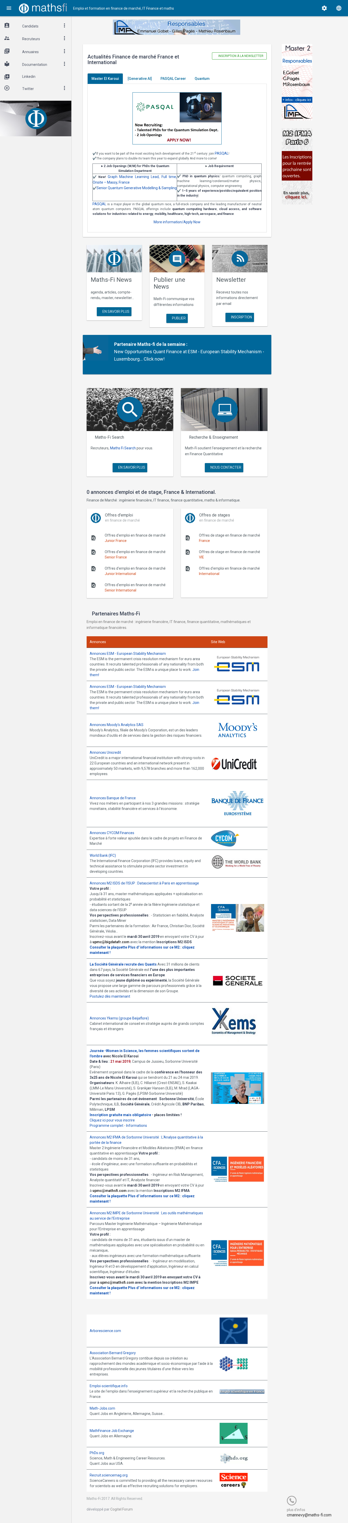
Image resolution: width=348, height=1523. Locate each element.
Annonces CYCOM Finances (112, 833)
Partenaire (125, 344)
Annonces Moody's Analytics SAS (116, 725)
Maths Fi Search (123, 448)
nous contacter (225, 467)
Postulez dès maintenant (110, 996)
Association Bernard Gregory (113, 1353)
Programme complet (106, 1125)
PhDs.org (97, 1453)
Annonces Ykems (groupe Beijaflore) (119, 1018)
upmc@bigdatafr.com (110, 942)
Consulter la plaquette (108, 947)
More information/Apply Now (177, 222)
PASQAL (222, 153)
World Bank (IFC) (103, 855)
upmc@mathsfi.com (109, 1191)
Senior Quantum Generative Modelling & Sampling (137, 188)
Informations (136, 1125)
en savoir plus (115, 311)
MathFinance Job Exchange (112, 1431)
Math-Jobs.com (102, 1408)
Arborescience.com (105, 1331)
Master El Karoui (105, 79)
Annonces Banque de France (113, 798)
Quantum (202, 79)
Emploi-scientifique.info (109, 1386)
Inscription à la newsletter (240, 56)
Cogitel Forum (121, 1509)
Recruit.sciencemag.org (109, 1475)
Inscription (241, 317)
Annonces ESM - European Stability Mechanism (128, 654)
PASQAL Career (173, 79)
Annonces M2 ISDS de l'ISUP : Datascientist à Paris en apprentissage (144, 883)
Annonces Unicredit (105, 752)
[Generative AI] (140, 79)
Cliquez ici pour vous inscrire (112, 1120)
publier (178, 318)
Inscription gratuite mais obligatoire (120, 1115)
